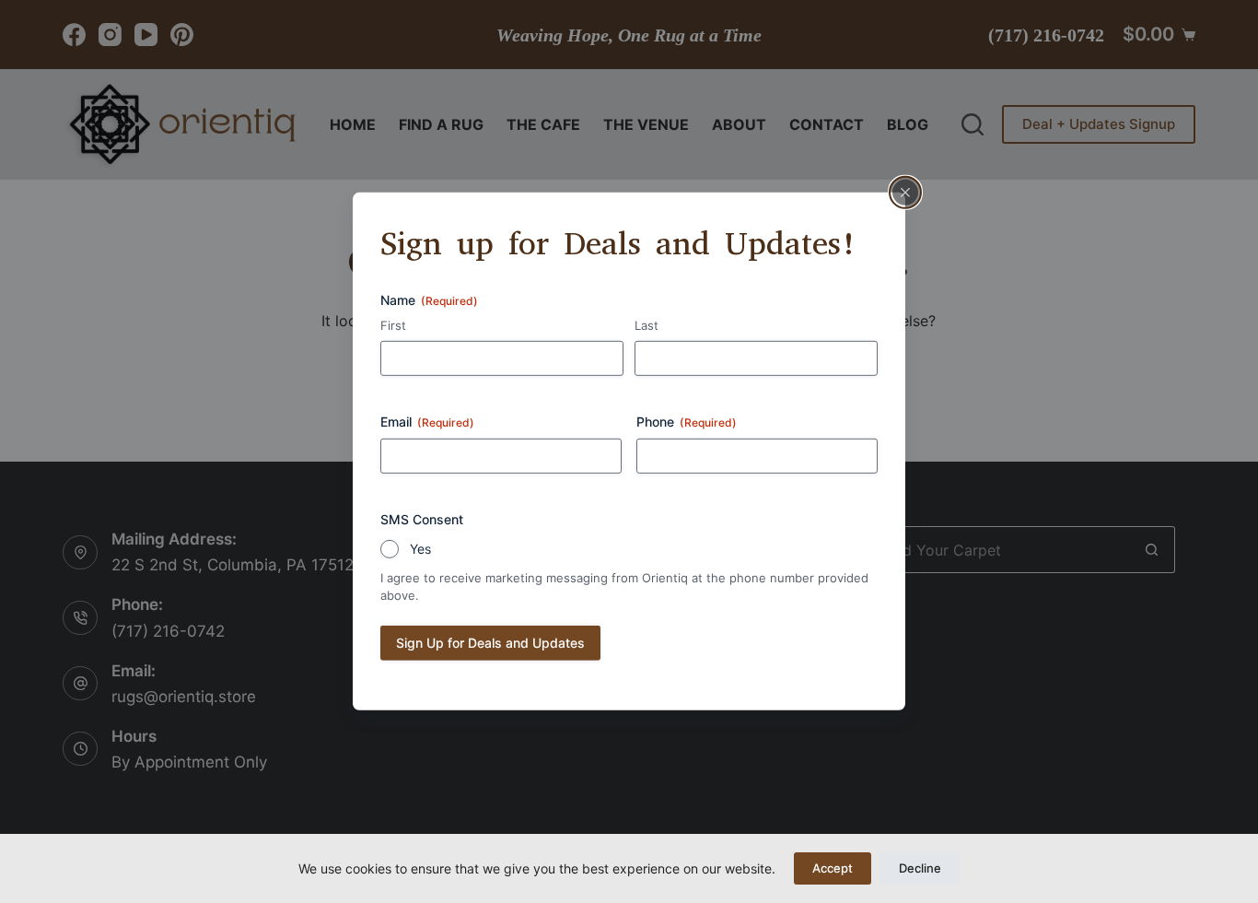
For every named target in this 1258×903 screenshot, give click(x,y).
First (393, 324)
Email (427, 421)
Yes (420, 549)
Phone (686, 421)
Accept (832, 868)
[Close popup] (905, 192)
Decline (920, 868)
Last (646, 324)
